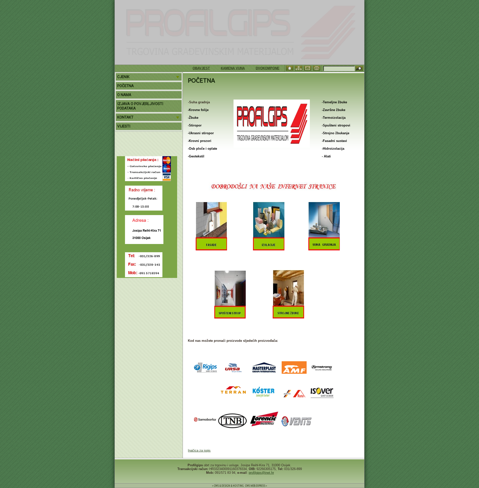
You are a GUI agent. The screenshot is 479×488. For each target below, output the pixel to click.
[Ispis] (317, 68)
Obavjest (190, 68)
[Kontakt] (308, 68)
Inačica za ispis (199, 450)
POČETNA (125, 86)
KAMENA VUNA (222, 68)
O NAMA (124, 95)
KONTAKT (125, 117)
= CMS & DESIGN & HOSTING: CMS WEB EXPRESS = (239, 485)
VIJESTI (123, 126)
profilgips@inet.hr (261, 473)
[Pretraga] (359, 69)
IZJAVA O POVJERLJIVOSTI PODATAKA (140, 106)
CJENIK (123, 77)
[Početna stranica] (290, 68)
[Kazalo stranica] (299, 68)
